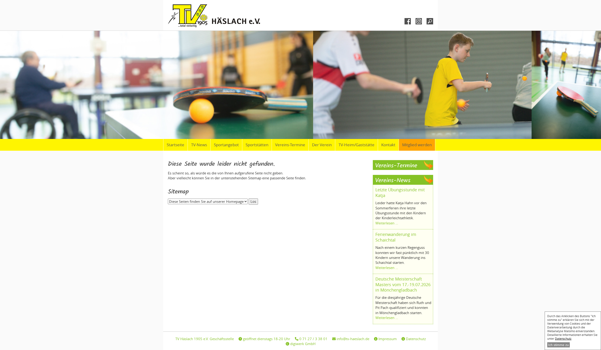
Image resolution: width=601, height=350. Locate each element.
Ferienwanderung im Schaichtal (395, 236)
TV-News (199, 144)
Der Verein (322, 144)
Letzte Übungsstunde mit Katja (400, 192)
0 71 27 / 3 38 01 (312, 338)
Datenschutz (563, 338)
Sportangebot (226, 144)
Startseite (175, 144)
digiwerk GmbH (302, 343)
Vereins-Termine (290, 144)
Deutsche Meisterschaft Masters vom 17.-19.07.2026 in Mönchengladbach (403, 284)
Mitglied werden (417, 144)
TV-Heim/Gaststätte (356, 144)
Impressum (387, 338)
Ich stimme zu (558, 345)
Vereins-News (393, 181)
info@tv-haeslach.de (352, 338)
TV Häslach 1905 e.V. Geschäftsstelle (204, 338)
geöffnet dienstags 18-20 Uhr (266, 338)
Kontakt (388, 144)
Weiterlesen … (386, 223)
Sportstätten (257, 144)
